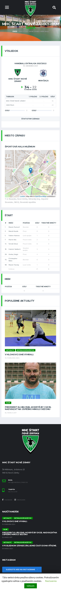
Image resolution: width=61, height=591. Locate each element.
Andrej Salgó (13, 254)
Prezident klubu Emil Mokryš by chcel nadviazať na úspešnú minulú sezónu (28, 408)
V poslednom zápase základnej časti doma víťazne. (29, 546)
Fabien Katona (14, 235)
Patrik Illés (12, 240)
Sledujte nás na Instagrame (21, 569)
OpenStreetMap (40, 196)
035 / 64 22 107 (12, 492)
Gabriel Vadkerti (15, 249)
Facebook (8, 500)
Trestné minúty (48, 223)
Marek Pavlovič (14, 227)
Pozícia (26, 223)
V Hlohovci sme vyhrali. (19, 354)
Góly (37, 223)
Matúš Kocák (13, 231)
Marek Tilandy (14, 265)
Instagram (21, 500)
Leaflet (22, 196)
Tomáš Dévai (13, 244)
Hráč (11, 223)
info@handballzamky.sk (18, 482)
